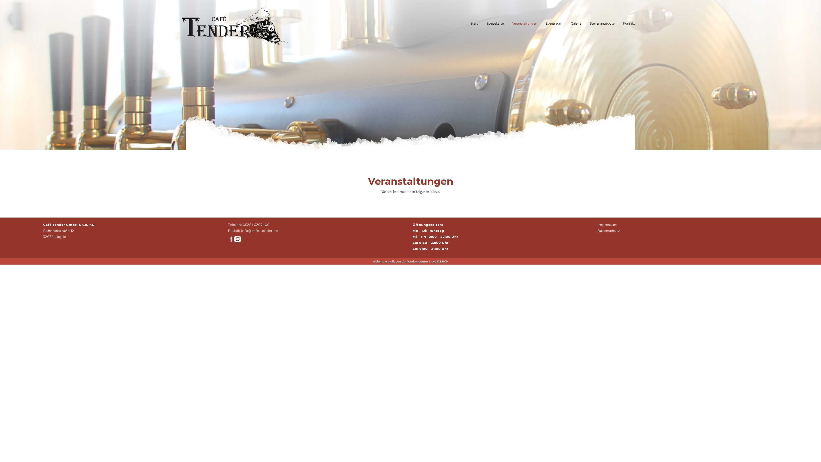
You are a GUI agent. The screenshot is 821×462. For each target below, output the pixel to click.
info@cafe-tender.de (259, 231)
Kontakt (629, 23)
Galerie (576, 23)
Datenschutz (608, 231)
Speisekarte (495, 23)
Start (474, 23)
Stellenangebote (602, 23)
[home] (235, 23)
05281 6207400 (256, 225)
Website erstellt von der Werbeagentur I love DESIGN (410, 261)
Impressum (607, 225)
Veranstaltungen (524, 23)
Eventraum (554, 23)
